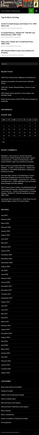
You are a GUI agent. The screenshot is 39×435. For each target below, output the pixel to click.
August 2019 (5, 235)
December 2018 (6, 255)
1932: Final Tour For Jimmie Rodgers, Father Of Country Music (18, 200)
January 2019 (5, 251)
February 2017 (6, 325)
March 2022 (5, 223)
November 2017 (6, 290)
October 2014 (6, 369)
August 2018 (5, 266)
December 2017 (6, 286)
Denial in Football (7, 391)
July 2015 (4, 357)
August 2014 (5, 373)
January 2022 (5, 231)
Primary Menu (36, 10)
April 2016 (4, 345)
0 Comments (19, 28)
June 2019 (4, 239)
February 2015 (6, 361)
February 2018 (6, 278)
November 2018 (6, 259)
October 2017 (6, 294)
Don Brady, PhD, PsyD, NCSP (10, 199)
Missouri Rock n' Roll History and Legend (14, 407)
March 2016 (5, 349)
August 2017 (5, 302)
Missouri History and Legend (10, 403)
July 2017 (4, 306)
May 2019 (4, 243)
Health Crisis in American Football (12, 395)
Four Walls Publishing (10, 11)
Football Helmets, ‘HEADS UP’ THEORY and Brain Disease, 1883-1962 (18, 34)
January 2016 (5, 353)
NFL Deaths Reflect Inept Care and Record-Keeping (17, 161)
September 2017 (6, 298)
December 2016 (6, 333)
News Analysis (6, 411)
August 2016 (5, 337)
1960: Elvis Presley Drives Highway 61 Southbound (18, 77)
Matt (12, 28)
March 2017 (5, 321)
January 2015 (5, 365)
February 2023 (6, 219)
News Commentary (7, 414)
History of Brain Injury (8, 399)
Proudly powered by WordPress (10, 432)
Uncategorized (6, 422)
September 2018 (6, 262)
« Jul (3, 142)
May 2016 (4, 341)
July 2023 (4, 215)
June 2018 (4, 274)
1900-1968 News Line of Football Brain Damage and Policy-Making (18, 182)
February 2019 (6, 247)
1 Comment (16, 37)
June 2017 (4, 310)
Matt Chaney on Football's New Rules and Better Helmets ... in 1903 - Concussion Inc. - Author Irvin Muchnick (18, 167)
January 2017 (5, 329)
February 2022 (6, 227)
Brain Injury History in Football (11, 387)
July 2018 (4, 270)
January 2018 (5, 282)
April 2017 (4, 318)
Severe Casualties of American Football (14, 418)
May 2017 (4, 314)
